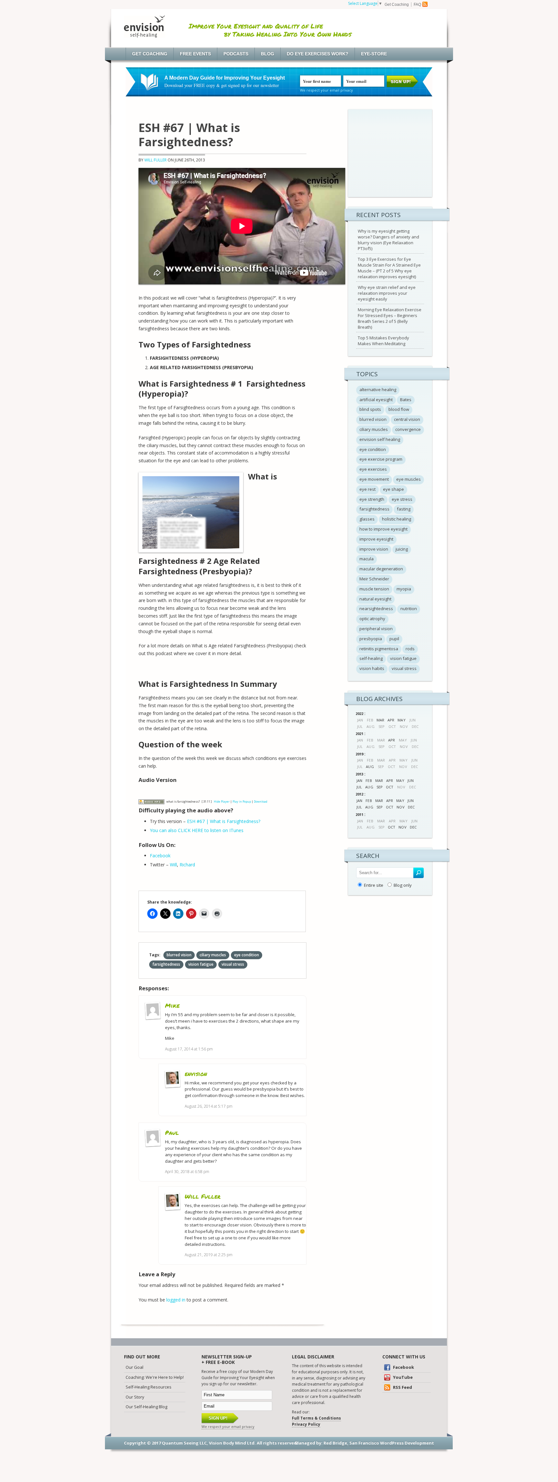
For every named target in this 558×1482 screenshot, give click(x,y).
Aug (370, 766)
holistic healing (396, 519)
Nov (400, 807)
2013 (359, 774)
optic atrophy (372, 618)
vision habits (371, 668)
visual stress (233, 964)
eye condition (246, 955)
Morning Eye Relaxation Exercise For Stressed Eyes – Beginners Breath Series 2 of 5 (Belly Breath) (389, 318)
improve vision (373, 549)
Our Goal (134, 1367)
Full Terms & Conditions (316, 1418)
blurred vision (179, 955)
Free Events (195, 53)
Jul (359, 787)
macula (366, 559)
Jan (359, 780)
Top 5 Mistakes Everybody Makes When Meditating (383, 340)
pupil (394, 639)
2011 (359, 814)
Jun (411, 780)
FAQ (417, 4)
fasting (403, 509)
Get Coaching (397, 4)
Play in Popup (241, 801)
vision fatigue (200, 964)
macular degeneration (381, 569)
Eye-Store (374, 53)
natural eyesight (375, 599)
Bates (405, 399)
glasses (367, 519)
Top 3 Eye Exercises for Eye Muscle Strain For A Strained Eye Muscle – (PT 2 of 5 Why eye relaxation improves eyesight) (389, 268)
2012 (359, 794)
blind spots (370, 409)
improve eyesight (376, 539)
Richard (187, 865)
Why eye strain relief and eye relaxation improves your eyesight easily (387, 293)
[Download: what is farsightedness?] (151, 801)
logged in (175, 1300)
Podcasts (235, 53)
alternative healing (377, 389)
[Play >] (144, 792)
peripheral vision (376, 628)
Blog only (403, 885)
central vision (407, 419)
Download (260, 801)
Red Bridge (335, 1443)
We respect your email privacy (326, 90)
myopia (404, 589)
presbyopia (370, 639)
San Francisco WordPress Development (391, 1443)
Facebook (160, 855)
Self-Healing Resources (148, 1387)
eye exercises (373, 469)
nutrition (408, 608)
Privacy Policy (306, 1424)
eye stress (402, 499)
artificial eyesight (376, 399)
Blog (267, 53)
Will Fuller (155, 160)
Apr (391, 720)
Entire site (373, 885)
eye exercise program (380, 459)
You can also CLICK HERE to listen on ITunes (196, 830)
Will (173, 865)
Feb (369, 780)
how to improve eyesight (383, 529)
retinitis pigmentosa (378, 649)
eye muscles (408, 479)
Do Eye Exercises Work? (317, 53)
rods (410, 649)
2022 (359, 713)
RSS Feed (402, 1387)
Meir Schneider (374, 579)
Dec (411, 807)
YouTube (402, 1377)
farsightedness (166, 964)
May (401, 720)
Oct (389, 787)
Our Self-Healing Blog (146, 1407)
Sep (380, 787)
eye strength (371, 499)
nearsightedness (376, 608)
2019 (359, 754)
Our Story (135, 1397)
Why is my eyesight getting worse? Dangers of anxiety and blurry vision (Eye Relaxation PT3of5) (388, 239)
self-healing (371, 658)
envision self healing (379, 439)
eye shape (393, 489)
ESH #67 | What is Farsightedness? (223, 821)
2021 (359, 733)
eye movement (374, 479)
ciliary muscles (213, 955)
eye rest (367, 489)
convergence (408, 429)
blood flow (398, 409)
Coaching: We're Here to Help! (155, 1377)
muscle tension (374, 589)
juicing (402, 549)
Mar (380, 720)
